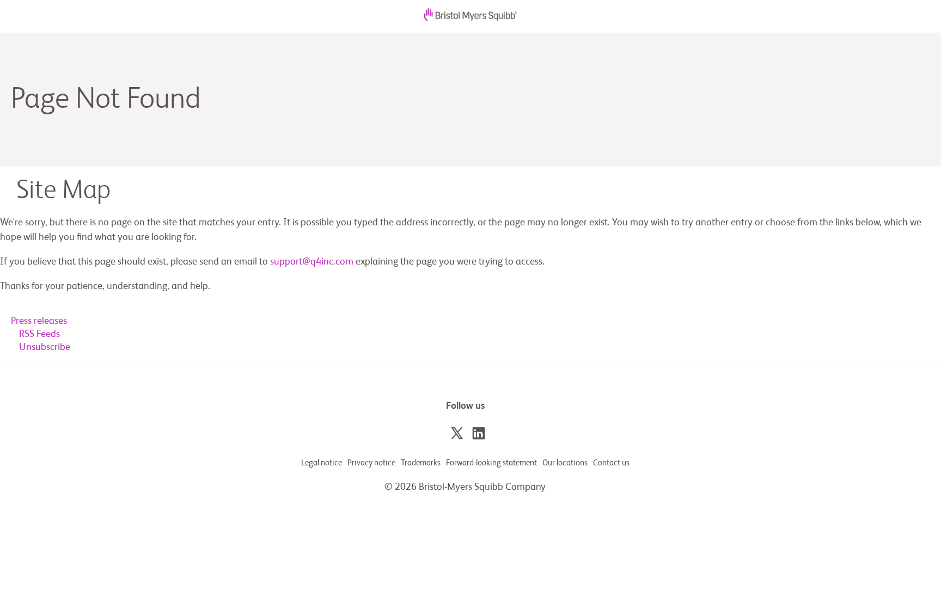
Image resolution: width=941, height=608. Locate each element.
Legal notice (321, 463)
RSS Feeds (39, 334)
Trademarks (421, 463)
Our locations (565, 463)
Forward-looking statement (491, 463)
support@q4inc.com (311, 262)
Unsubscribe (44, 347)
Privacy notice (371, 463)
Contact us (611, 463)
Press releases (39, 321)
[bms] (470, 18)
